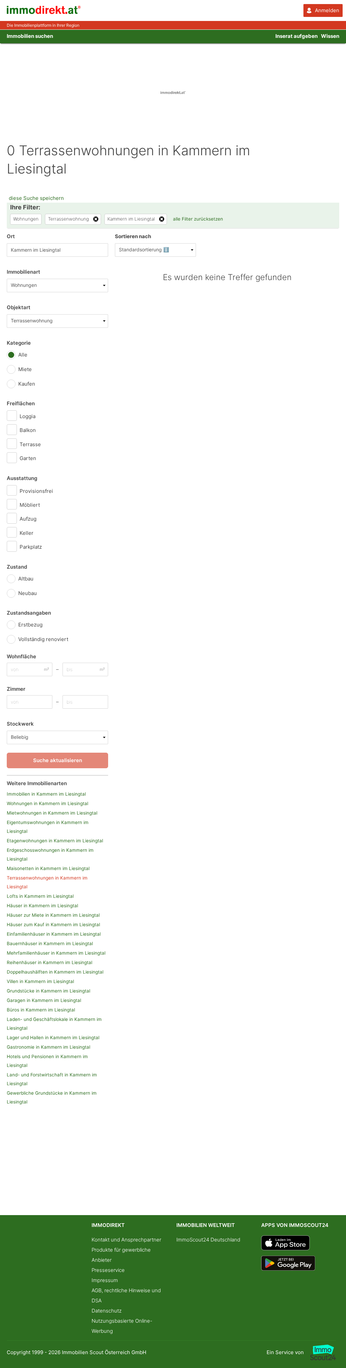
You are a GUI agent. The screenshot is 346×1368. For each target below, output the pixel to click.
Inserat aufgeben (296, 36)
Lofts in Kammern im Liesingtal (40, 896)
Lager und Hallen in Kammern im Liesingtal (53, 1037)
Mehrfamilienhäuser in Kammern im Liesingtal (56, 953)
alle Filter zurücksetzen (198, 219)
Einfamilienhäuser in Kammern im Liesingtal (54, 934)
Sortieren (133, 236)
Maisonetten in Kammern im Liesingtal (48, 868)
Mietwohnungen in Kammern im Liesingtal (52, 813)
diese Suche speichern (36, 198)
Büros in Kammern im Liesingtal (41, 1009)
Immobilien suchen (30, 36)
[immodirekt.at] (44, 12)
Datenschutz (107, 1310)
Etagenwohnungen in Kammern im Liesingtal (55, 840)
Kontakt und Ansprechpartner (126, 1239)
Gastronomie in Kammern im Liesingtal (48, 1047)
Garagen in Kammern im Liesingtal (44, 1000)
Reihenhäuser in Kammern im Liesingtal (49, 962)
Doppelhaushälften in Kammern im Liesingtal (55, 972)
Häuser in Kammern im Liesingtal (42, 905)
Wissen (330, 36)
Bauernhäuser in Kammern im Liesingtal (50, 943)
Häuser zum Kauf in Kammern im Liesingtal (53, 924)
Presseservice (108, 1270)
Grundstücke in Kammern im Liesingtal (48, 991)
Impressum (105, 1280)
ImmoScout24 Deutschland (208, 1239)
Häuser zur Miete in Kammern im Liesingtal (53, 915)
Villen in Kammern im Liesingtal (40, 981)
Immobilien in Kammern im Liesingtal (46, 794)
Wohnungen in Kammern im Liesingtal (47, 803)
